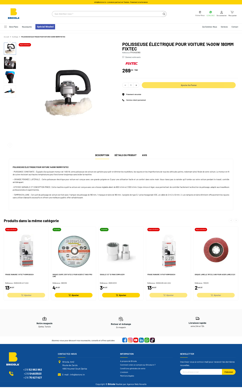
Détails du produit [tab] (126, 155)
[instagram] (130, 340)
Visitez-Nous (200, 15)
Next (10, 42)
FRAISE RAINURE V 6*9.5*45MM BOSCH (161, 274)
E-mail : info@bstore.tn (73, 374)
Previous (10, 145)
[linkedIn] (141, 340)
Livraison (124, 372)
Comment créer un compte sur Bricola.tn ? (138, 365)
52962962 (211, 15)
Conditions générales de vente (132, 368)
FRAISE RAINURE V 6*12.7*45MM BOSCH (19, 274)
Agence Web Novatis (136, 384)
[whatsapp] (146, 340)
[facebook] (124, 340)
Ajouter (27, 295)
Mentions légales (127, 376)
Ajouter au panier (189, 85)
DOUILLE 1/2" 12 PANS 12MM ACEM (112, 274)
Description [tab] (102, 155)
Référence (126, 52)
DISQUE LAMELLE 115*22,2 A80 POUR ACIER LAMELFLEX (215, 274)
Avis (144, 155)
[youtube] (135, 340)
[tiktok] (152, 340)
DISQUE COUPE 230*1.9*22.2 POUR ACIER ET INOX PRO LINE (72, 275)
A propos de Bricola (128, 361)
